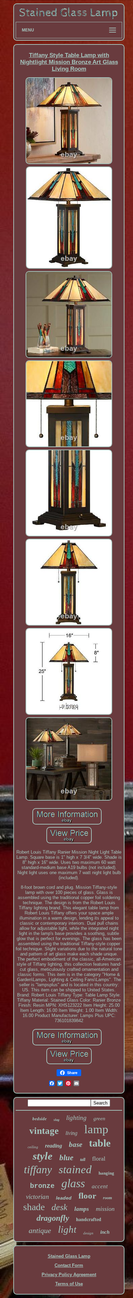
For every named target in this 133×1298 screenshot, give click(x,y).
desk (59, 1207)
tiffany (38, 1169)
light (67, 1229)
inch (104, 1232)
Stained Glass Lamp (69, 1256)
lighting (76, 1117)
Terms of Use (69, 1283)
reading (53, 1146)
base (75, 1144)
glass (73, 1183)
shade (34, 1207)
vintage (44, 1131)
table (99, 1143)
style (43, 1156)
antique (40, 1230)
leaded (64, 1198)
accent (100, 1186)
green (99, 1118)
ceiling (33, 1147)
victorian (37, 1196)
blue (66, 1157)
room (107, 1197)
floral (98, 1158)
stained (75, 1169)
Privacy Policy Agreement (69, 1274)
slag (56, 1120)
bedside (39, 1118)
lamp (96, 1129)
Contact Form (69, 1265)
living (71, 1133)
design (88, 1233)
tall (82, 1159)
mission (105, 1208)
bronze (42, 1186)
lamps (81, 1209)
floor (87, 1195)
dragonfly (52, 1218)
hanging (106, 1173)
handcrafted (88, 1219)
